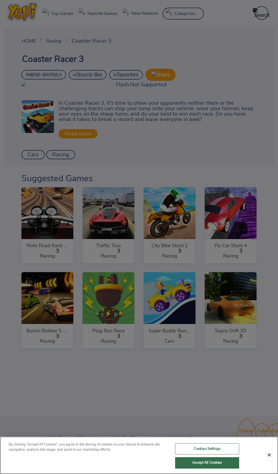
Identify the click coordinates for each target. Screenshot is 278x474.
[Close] (269, 455)
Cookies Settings (207, 449)
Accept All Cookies (207, 463)
